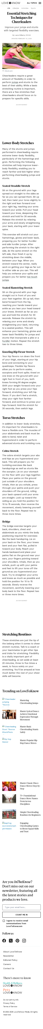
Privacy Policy (9, 1003)
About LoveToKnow (12, 951)
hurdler (6, 341)
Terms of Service (10, 1006)
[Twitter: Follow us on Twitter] (11, 941)
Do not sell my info (10, 1000)
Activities (24, 8)
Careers (7, 964)
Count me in (21, 915)
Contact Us (8, 968)
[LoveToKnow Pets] (12, 991)
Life (8, 8)
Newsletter (8, 955)
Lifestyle (15, 8)
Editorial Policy (10, 960)
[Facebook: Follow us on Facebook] (4, 941)
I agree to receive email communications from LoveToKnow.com (17, 923)
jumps (15, 82)
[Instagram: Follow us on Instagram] (24, 941)
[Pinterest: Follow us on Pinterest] (17, 941)
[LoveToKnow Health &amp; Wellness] (12, 984)
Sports (33, 8)
